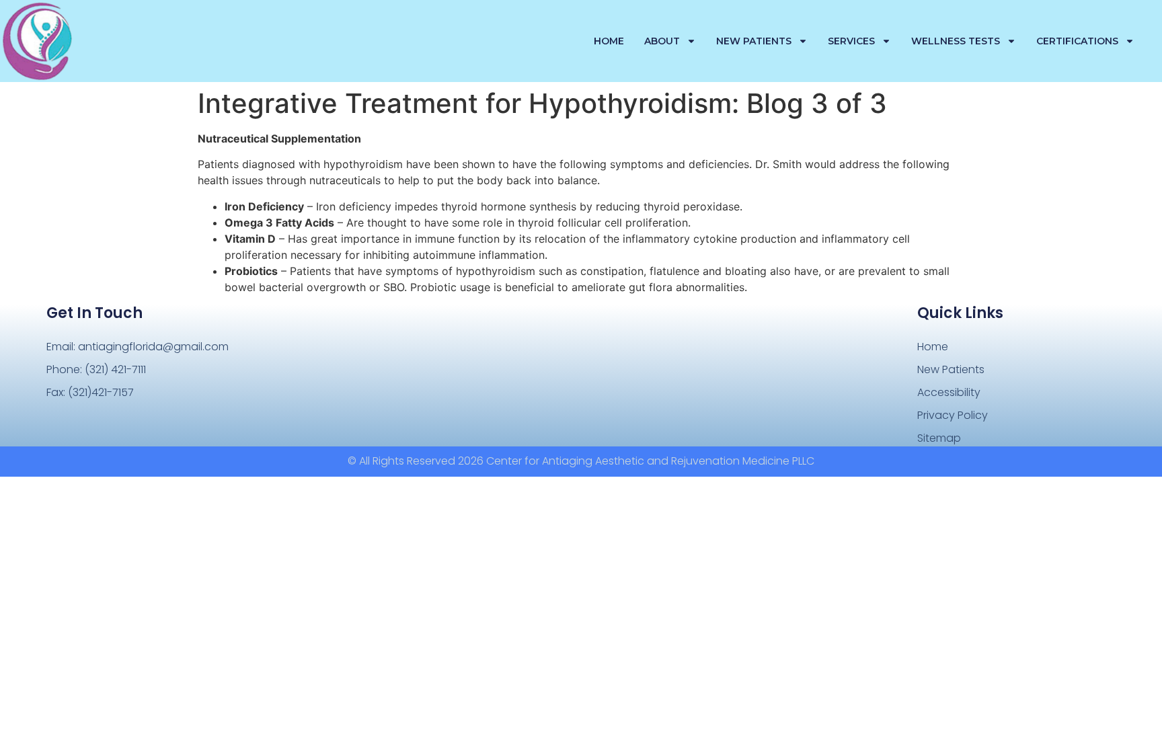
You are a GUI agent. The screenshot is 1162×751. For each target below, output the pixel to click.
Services (851, 41)
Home (609, 41)
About (662, 41)
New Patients (753, 41)
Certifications (1077, 41)
